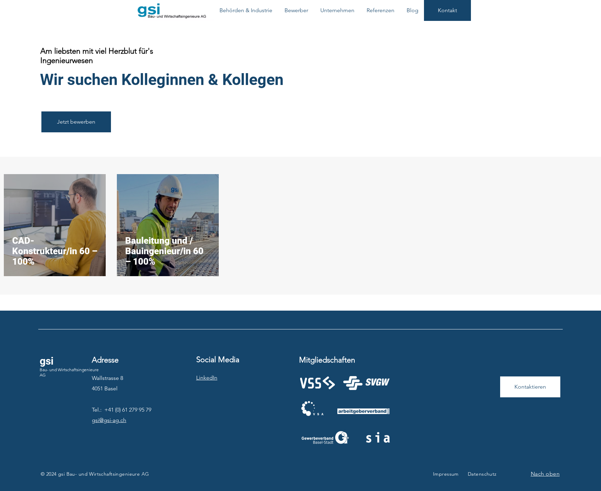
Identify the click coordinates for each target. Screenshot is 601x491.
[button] (246, 10)
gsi (47, 361)
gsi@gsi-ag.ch (109, 420)
